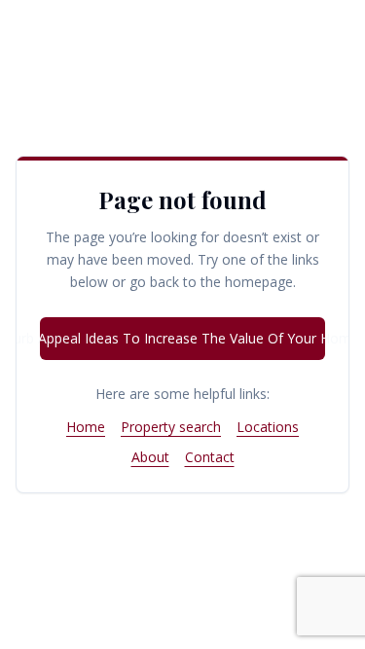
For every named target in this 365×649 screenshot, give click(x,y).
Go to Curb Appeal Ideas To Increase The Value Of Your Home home (182, 338)
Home (85, 426)
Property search (171, 426)
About (150, 457)
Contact (210, 457)
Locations (268, 426)
